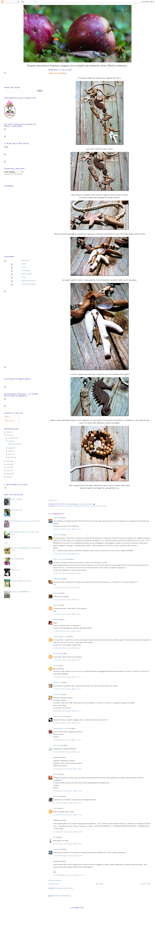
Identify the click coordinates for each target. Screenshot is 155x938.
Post (8, 417)
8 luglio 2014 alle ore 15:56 (67, 752)
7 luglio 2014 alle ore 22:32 (67, 677)
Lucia (55, 665)
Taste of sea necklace (58, 73)
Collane (24, 264)
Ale (54, 837)
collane (69, 506)
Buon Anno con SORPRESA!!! (20, 592)
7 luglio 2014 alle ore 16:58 (67, 631)
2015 (8, 432)
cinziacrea (56, 694)
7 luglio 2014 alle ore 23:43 (67, 689)
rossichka (56, 518)
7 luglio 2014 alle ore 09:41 (67, 588)
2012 (8, 464)
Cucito (24, 267)
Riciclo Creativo (27, 274)
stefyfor (55, 605)
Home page (99, 884)
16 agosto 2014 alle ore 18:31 (67, 844)
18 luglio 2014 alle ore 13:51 (67, 803)
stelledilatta (57, 579)
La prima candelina (16, 499)
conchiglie (78, 506)
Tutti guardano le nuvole (61, 728)
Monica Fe (56, 534)
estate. (87, 506)
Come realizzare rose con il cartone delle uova (25, 521)
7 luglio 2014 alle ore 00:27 (67, 554)
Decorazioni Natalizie (29, 284)
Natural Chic (26, 260)
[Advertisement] (12, 329)
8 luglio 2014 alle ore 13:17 (67, 723)
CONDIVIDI (52, 500)
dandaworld (57, 653)
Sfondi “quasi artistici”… (18, 559)
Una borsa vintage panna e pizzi (20, 581)
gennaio (11, 457)
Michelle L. (57, 682)
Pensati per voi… (15, 570)
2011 (8, 467)
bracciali (61, 506)
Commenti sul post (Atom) (64, 888)
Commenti (10, 421)
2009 (8, 474)
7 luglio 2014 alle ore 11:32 (67, 600)
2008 (8, 477)
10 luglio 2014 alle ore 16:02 (67, 769)
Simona (55, 774)
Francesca (56, 796)
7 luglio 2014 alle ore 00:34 (67, 573)
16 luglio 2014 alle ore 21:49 (67, 791)
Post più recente (54, 884)
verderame (56, 849)
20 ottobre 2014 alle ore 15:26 (68, 875)
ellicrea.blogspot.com (60, 636)
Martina (55, 619)
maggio (11, 448)
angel (55, 808)
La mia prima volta (16, 510)
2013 (8, 461)
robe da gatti (57, 745)
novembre (12, 438)
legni (93, 506)
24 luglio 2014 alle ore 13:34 (67, 832)
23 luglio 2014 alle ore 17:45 (67, 815)
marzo (10, 454)
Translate (19, 174)
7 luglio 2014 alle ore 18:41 (67, 648)
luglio (10, 441)
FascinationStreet (58, 716)
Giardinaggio (26, 270)
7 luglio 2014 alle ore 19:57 (67, 660)
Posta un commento (55, 880)
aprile (10, 451)
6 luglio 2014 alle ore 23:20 (67, 529)
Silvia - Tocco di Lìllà (60, 559)
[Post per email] (93, 504)
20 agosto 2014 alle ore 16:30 (67, 856)
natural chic (101, 506)
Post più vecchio (145, 884)
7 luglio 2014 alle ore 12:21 (67, 614)
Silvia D (56, 593)
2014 (8, 435)
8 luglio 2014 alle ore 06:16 (67, 711)
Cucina (24, 277)
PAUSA (5, 543)
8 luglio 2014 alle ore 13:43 (67, 740)
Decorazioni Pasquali (29, 280)
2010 (8, 470)
